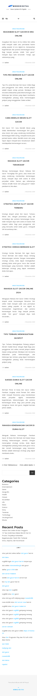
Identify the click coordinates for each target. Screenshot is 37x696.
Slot (7, 637)
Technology (6, 515)
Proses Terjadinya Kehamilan (12, 535)
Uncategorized (18, 29)
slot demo (5, 660)
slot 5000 (5, 644)
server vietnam (7, 627)
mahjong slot (6, 648)
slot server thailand (9, 574)
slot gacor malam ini (19, 606)
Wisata (4, 520)
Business (5, 484)
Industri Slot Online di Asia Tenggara (15, 530)
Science (4, 507)
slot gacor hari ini (18, 561)
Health (4, 494)
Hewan (4, 497)
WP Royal (26, 682)
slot (10, 590)
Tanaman (5, 512)
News (4, 505)
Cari (32, 472)
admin (7, 63)
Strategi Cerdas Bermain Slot (18, 247)
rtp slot (7, 582)
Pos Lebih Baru (27, 465)
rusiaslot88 (29, 598)
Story (4, 510)
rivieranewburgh (15, 565)
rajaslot (4, 664)
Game (4, 489)
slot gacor (24, 553)
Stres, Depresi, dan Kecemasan (13, 541)
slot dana (5, 557)
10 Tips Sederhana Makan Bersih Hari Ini (16, 533)
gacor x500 (11, 569)
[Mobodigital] (18, 6)
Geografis (5, 492)
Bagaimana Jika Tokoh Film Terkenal (14, 538)
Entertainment (7, 487)
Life (3, 502)
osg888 (16, 610)
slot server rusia (20, 602)
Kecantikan (6, 500)
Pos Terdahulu (10, 465)
